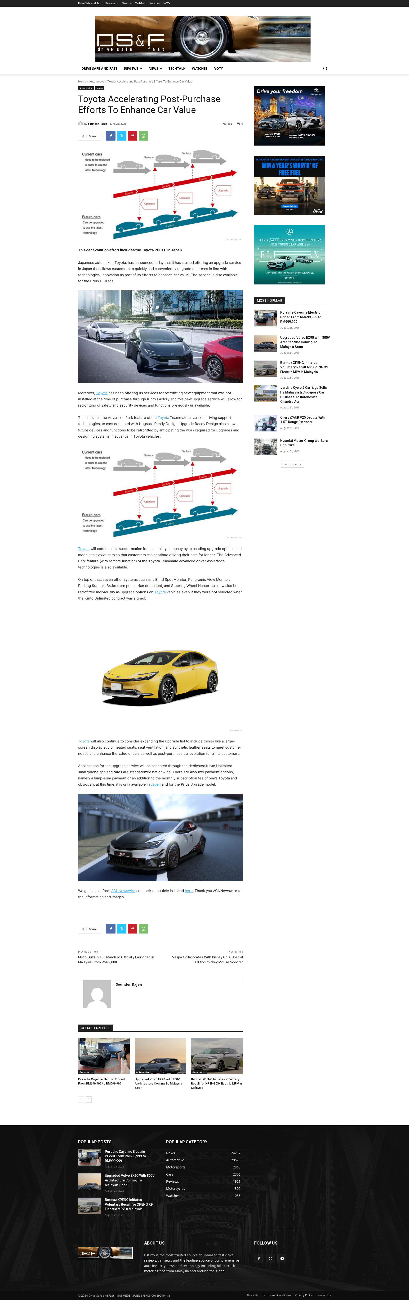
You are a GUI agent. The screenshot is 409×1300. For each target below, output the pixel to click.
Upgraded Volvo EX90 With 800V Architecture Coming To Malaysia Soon (158, 1083)
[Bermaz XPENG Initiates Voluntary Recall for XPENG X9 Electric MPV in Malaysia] (217, 1056)
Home (82, 81)
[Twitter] (121, 136)
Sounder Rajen (97, 123)
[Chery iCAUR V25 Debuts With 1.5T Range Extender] (265, 423)
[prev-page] (81, 1099)
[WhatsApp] (143, 136)
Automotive (96, 81)
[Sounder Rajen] (81, 123)
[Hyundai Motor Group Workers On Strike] (265, 447)
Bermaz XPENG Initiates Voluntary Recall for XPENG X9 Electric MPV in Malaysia (216, 1083)
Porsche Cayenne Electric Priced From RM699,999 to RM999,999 (300, 317)
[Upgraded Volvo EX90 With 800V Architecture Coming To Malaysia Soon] (161, 1056)
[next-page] (89, 1099)
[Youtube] (282, 1258)
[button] (325, 68)
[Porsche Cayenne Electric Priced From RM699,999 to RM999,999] (104, 1056)
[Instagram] (270, 1258)
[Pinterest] (132, 136)
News (100, 88)
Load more (291, 464)
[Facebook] (111, 136)
